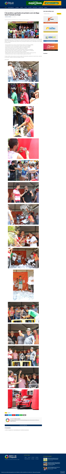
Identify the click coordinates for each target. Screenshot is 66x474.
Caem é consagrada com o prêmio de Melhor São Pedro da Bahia (54, 468)
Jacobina (9, 412)
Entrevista (32, 458)
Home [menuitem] (6, 7)
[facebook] (59, 7)
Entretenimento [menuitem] (11, 7)
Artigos (26, 457)
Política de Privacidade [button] (36, 472)
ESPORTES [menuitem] (30, 7)
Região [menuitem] (21, 7)
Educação (37, 457)
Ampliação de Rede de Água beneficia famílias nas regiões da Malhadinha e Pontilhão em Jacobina (54, 463)
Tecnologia (36, 458)
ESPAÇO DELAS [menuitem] (35, 7)
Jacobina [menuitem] (17, 7)
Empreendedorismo (27, 458)
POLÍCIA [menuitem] (26, 7)
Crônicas (29, 457)
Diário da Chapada (8, 16)
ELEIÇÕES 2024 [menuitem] (41, 7)
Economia (33, 457)
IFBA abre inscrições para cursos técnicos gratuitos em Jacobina (53, 459)
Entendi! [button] (62, 472)
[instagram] (60, 7)
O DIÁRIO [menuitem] (45, 7)
